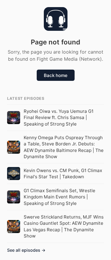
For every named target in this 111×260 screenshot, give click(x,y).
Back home (55, 75)
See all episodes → (26, 250)
